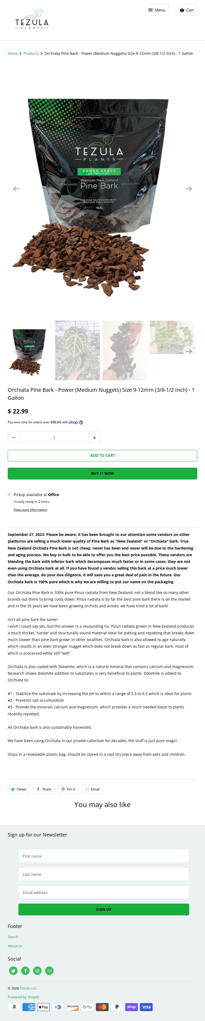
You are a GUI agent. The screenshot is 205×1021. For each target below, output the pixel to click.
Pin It (71, 789)
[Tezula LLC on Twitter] (13, 970)
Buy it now (102, 473)
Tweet (21, 789)
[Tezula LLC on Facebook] (25, 970)
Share (46, 789)
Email (95, 789)
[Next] (189, 189)
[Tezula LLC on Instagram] (37, 970)
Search (13, 936)
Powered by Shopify (24, 997)
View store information (30, 510)
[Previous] (16, 189)
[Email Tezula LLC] (49, 970)
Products (31, 53)
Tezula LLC (28, 988)
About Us (15, 945)
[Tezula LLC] (32, 20)
